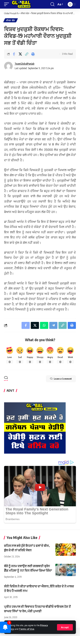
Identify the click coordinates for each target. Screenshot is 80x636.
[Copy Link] (27, 54)
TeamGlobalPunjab (24, 63)
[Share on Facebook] (14, 54)
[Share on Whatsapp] (44, 325)
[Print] (33, 54)
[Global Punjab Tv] (21, 4)
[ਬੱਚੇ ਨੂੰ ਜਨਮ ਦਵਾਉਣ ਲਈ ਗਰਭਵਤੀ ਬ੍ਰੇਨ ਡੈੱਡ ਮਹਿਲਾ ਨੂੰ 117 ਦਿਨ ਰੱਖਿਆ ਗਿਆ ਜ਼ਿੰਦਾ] (65, 570)
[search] (52, 4)
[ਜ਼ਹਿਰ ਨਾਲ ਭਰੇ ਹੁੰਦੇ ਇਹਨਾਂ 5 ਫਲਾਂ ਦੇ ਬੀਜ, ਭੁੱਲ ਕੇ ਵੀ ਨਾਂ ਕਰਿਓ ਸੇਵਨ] (65, 549)
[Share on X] (20, 54)
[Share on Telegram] (53, 325)
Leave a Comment (63, 378)
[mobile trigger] (7, 4)
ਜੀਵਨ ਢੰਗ (10, 20)
